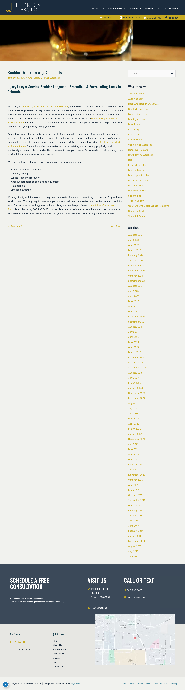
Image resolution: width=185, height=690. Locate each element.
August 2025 (135, 286)
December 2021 (136, 439)
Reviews (56, 658)
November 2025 (136, 270)
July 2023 (133, 377)
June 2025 (133, 296)
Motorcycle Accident (139, 175)
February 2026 (136, 255)
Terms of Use (160, 683)
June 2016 (133, 556)
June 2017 (133, 525)
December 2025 (136, 265)
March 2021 (134, 459)
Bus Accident (135, 134)
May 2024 (133, 342)
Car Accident (135, 139)
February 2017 (135, 530)
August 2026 (135, 235)
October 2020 (135, 479)
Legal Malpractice (137, 165)
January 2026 (135, 260)
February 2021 (135, 464)
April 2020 (133, 485)
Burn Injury (133, 129)
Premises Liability (137, 190)
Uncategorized (136, 211)
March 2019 (134, 505)
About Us (57, 645)
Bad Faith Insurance (138, 109)
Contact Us (58, 666)
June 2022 (133, 413)
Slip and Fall (134, 195)
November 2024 (136, 316)
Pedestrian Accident (138, 180)
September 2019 (136, 500)
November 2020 (136, 474)
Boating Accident (137, 119)
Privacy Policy (143, 683)
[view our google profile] (173, 17)
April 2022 (133, 423)
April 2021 (133, 454)
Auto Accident (34, 78)
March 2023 (134, 383)
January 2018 (135, 515)
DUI (130, 160)
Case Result (58, 653)
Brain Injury (134, 124)
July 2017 (133, 520)
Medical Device (136, 170)
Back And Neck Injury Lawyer (143, 104)
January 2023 (135, 388)
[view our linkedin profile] (169, 17)
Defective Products (138, 150)
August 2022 (135, 403)
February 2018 (135, 510)
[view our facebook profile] (166, 17)
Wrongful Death (136, 216)
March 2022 (134, 428)
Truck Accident (52, 78)
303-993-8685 (131, 17)
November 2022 (136, 398)
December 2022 (136, 393)
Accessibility (128, 683)
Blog (55, 662)
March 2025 (134, 311)
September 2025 (137, 281)
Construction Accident (140, 144)
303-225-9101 (154, 17)
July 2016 (133, 551)
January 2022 (135, 434)
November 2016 (136, 541)
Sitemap (173, 683)
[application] (102, 8)
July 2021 (133, 444)
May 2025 (133, 301)
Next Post (117, 226)
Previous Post (16, 226)
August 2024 (135, 326)
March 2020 (134, 490)
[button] (22, 649)
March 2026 (134, 250)
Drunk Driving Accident (140, 155)
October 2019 (135, 495)
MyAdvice (75, 683)
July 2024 (133, 332)
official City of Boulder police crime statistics (45, 106)
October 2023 (135, 362)
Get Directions (99, 608)
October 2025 (135, 275)
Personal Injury (136, 185)
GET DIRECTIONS (22, 649)
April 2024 (133, 347)
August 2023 (135, 372)
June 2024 (133, 337)
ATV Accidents (136, 93)
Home (55, 641)
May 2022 (133, 418)
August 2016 (134, 546)
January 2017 (135, 536)
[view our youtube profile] (176, 17)
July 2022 (133, 408)
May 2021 (133, 449)
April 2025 (133, 306)
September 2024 (137, 321)
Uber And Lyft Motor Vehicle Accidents (148, 206)
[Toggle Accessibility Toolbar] (6, 684)
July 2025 (133, 291)
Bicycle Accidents (137, 114)
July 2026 (133, 240)
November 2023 (136, 357)
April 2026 (133, 245)
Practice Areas (60, 649)
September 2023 (137, 367)
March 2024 (134, 352)
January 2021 (135, 469)
